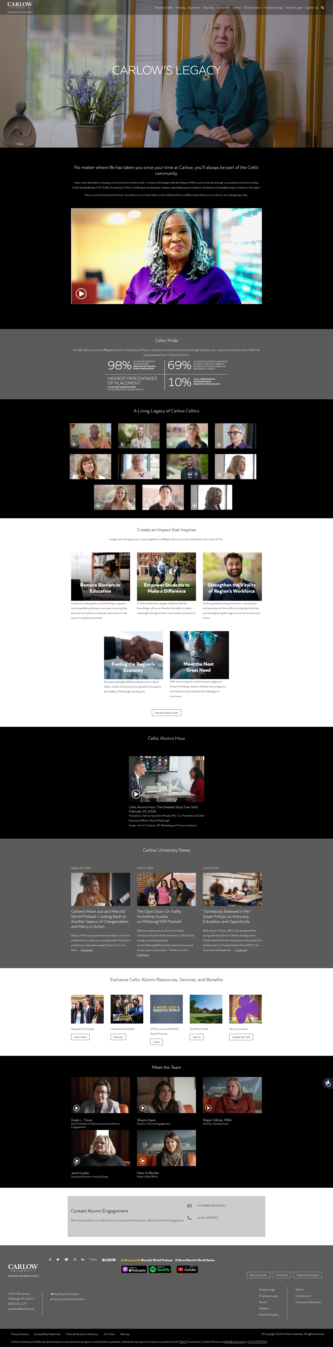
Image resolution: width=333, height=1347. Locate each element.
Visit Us (196, 1037)
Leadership (223, 7)
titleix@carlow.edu (234, 1341)
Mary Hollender (148, 1172)
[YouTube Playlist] (146, 1274)
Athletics (264, 1308)
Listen (156, 1041)
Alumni (263, 1302)
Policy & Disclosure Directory (82, 1334)
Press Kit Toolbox (269, 1314)
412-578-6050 (257, 1341)
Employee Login (274, 7)
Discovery (208, 7)
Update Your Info (241, 1037)
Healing (180, 7)
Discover (118, 1037)
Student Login (294, 7)
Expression (194, 7)
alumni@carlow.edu (211, 1205)
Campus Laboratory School (68, 1299)
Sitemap (125, 1334)
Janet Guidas (80, 1172)
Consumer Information (308, 1302)
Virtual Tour (282, 1275)
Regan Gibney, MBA (217, 1119)
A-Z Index (109, 1334)
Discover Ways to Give (166, 712)
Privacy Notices (20, 1334)
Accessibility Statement (47, 1334)
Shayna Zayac (146, 1119)
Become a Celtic (164, 7)
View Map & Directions (66, 1294)
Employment (303, 1296)
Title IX (299, 1289)
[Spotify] (159, 1269)
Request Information (308, 1275)
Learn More (80, 1037)
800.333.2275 (17, 1303)
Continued (87, 950)
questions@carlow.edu (21, 1308)
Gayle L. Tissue (81, 1119)
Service (237, 7)
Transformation (252, 7)
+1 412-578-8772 (208, 1217)
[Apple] (134, 1269)
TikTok (93, 1259)
